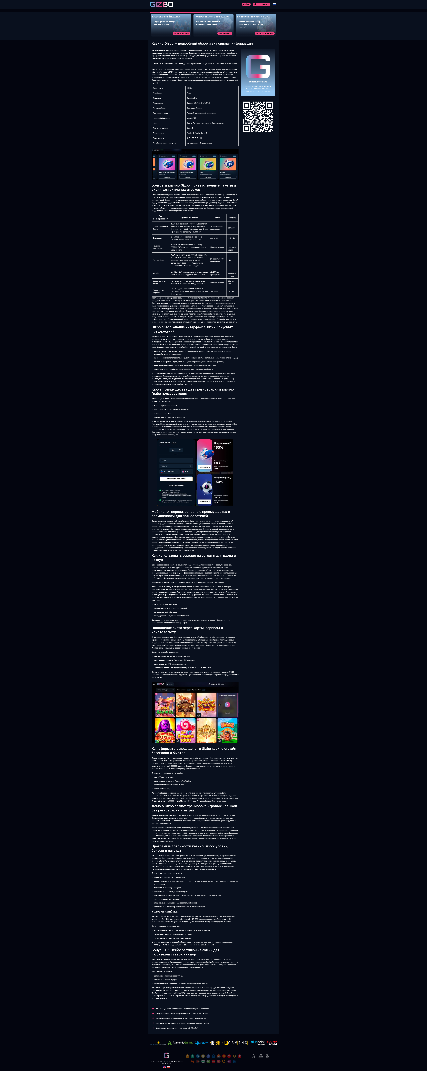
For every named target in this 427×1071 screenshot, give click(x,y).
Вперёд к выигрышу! (258, 81)
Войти (246, 4)
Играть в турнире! (180, 33)
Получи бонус (266, 33)
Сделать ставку (223, 33)
